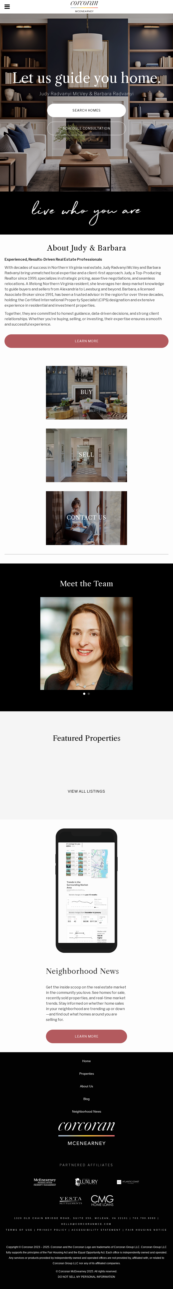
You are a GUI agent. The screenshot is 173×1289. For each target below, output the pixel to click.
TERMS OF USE (19, 1230)
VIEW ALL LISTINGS (86, 791)
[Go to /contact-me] (86, 518)
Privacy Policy (52, 1230)
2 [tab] (88, 693)
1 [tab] (84, 693)
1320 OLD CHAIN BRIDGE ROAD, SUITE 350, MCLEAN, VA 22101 (71, 1218)
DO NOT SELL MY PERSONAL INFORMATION (86, 1276)
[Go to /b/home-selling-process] (86, 455)
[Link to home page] (86, 7)
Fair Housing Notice (146, 1230)
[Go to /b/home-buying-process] (86, 393)
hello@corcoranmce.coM (86, 1224)
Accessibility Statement (96, 1230)
